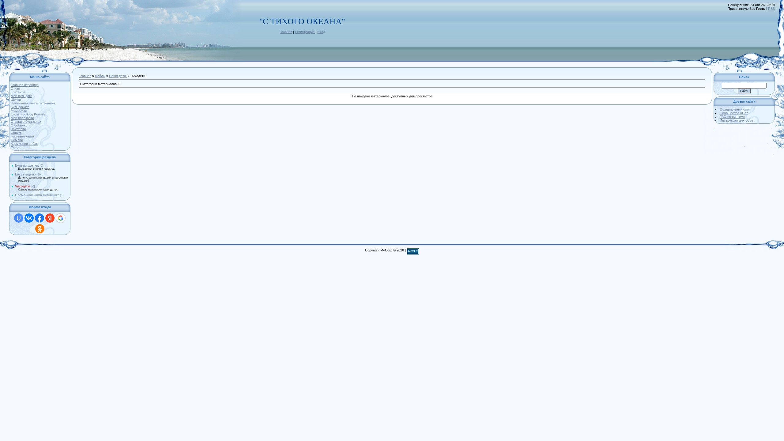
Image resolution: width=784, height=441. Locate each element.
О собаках (19, 125)
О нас (15, 88)
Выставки (18, 129)
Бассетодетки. (26, 174)
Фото (14, 147)
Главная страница (25, 85)
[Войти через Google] (61, 218)
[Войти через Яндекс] (50, 218)
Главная (286, 32)
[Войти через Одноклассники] (39, 228)
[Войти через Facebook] (39, 218)
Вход (321, 32)
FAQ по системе (732, 117)
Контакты (18, 92)
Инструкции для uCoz (736, 120)
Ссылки (17, 140)
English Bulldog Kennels (28, 114)
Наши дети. (118, 76)
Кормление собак (24, 143)
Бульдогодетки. (27, 165)
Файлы (100, 76)
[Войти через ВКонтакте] (29, 218)
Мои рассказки (22, 118)
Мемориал (19, 110)
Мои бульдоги (21, 96)
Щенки (16, 99)
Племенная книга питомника (33, 103)
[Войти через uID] (18, 218)
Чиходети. (23, 186)
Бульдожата (20, 107)
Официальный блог (735, 109)
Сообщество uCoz (734, 113)
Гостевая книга (22, 136)
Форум (16, 132)
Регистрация (305, 32)
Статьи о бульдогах (26, 121)
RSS (771, 8)
